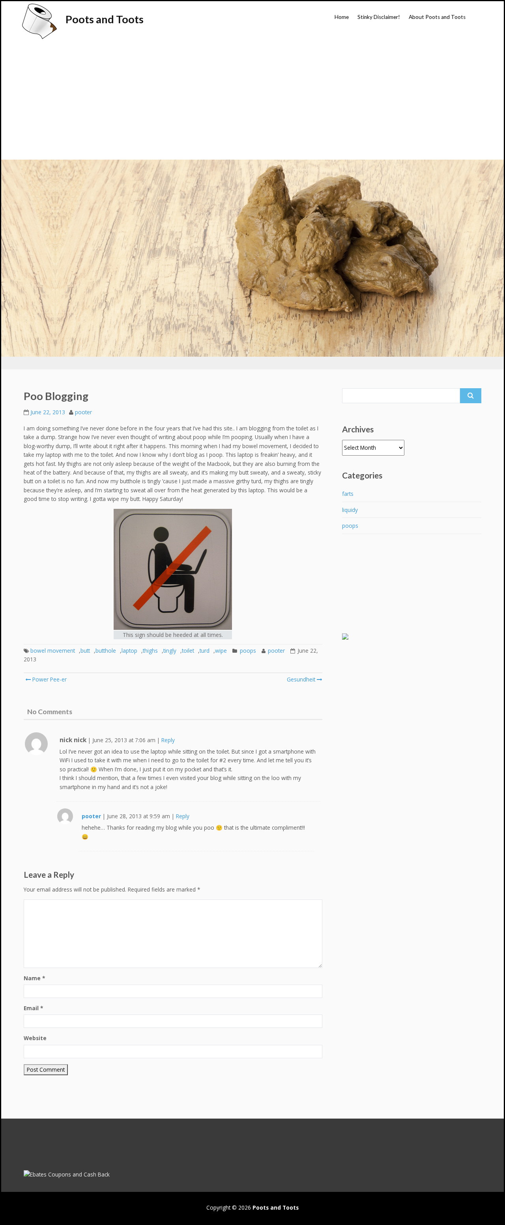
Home (342, 17)
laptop (129, 650)
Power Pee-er (49, 679)
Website (35, 1038)
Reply (168, 740)
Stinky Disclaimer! (378, 17)
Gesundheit (301, 679)
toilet (188, 650)
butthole (105, 650)
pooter (83, 412)
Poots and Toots (104, 19)
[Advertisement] (252, 100)
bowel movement (52, 650)
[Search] (470, 395)
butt (85, 650)
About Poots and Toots (437, 17)
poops (248, 650)
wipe (221, 650)
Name (34, 978)
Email (33, 1008)
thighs (150, 650)
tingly (169, 650)
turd (204, 650)
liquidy (350, 510)
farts (348, 493)
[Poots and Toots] (39, 21)
